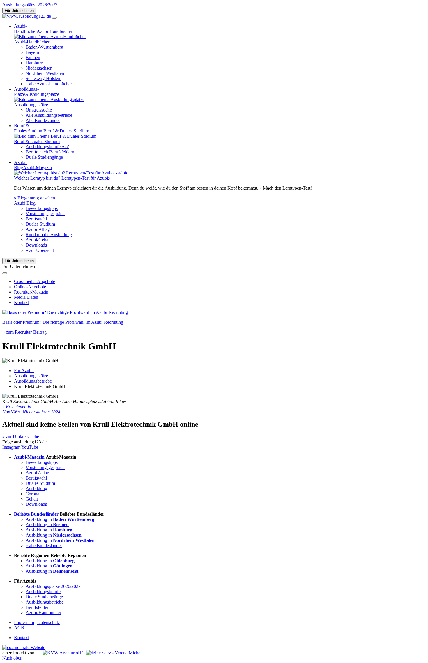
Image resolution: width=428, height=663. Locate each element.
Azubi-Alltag (38, 229)
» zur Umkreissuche (20, 436)
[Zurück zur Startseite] (27, 16)
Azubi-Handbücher (43, 612)
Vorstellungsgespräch (45, 213)
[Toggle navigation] (54, 18)
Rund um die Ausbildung (49, 234)
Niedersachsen (39, 68)
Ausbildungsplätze (31, 375)
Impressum (24, 622)
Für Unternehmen (19, 10)
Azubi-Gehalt (38, 239)
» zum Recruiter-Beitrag (24, 332)
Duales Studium (40, 224)
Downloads (36, 245)
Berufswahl (36, 218)
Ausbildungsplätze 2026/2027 (29, 4)
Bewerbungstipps (42, 208)
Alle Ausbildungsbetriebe (49, 115)
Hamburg (34, 62)
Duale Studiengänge (44, 157)
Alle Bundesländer (43, 120)
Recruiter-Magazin (31, 291)
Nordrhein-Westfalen (45, 73)
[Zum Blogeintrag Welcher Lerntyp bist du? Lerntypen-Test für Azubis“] (71, 172)
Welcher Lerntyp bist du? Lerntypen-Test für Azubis (62, 178)
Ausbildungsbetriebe (33, 381)
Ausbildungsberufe (43, 591)
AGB (19, 627)
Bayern (32, 52)
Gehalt (32, 498)
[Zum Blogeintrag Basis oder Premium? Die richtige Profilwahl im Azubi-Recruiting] (65, 312)
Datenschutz (48, 622)
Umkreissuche (39, 109)
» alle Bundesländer (44, 545)
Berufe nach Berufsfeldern (50, 151)
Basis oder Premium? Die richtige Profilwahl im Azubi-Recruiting (62, 322)
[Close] (4, 273)
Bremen (33, 57)
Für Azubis (24, 370)
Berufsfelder (37, 607)
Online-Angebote (30, 286)
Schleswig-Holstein (43, 78)
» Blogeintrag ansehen (34, 197)
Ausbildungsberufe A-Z (47, 146)
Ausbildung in (60, 519)
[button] (16, 406)
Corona (32, 493)
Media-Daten (26, 297)
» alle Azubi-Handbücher (49, 83)
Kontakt (21, 302)
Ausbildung (36, 488)
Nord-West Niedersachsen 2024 (31, 411)
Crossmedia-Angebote (34, 281)
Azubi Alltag (37, 472)
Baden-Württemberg (44, 47)
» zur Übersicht (40, 250)
